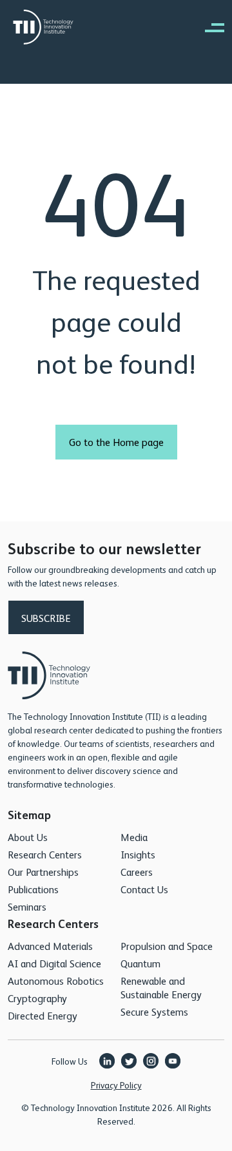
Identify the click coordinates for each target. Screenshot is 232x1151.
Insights (138, 854)
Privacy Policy (116, 1084)
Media (134, 837)
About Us (28, 837)
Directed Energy (42, 1015)
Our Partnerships (43, 871)
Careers (137, 871)
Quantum (140, 963)
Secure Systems (154, 1011)
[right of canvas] (208, 27)
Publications (33, 889)
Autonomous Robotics (56, 980)
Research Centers (45, 854)
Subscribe (46, 617)
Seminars (27, 906)
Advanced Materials (50, 946)
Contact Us (144, 889)
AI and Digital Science (54, 963)
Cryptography (37, 998)
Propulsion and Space (167, 946)
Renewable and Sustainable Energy (161, 987)
